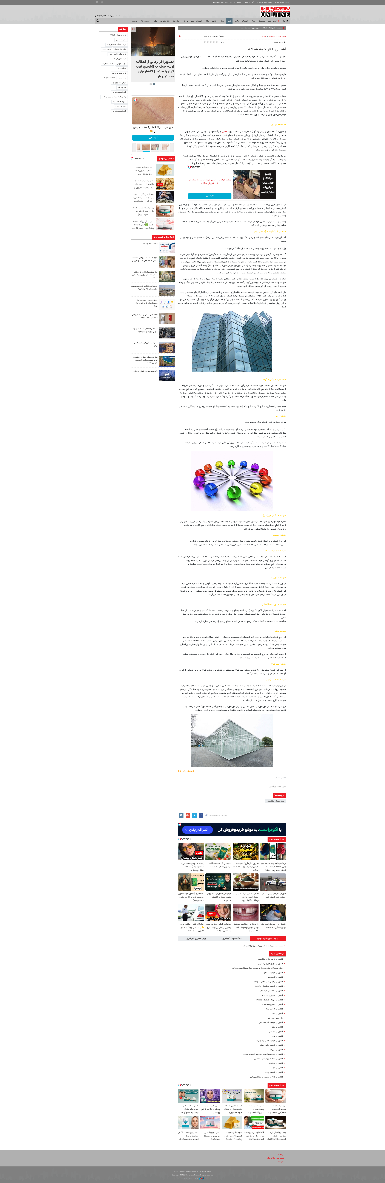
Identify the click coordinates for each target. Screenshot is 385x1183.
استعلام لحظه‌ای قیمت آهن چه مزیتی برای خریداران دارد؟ (145, 330)
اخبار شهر (272, 36)
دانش (207, 21)
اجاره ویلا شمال (120, 49)
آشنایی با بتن (278, 1036)
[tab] (268, 938)
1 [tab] (153, 84)
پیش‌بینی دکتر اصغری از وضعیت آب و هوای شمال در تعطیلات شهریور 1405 (145, 360)
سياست (261, 21)
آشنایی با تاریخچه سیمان (273, 972)
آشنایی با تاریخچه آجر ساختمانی (271, 1022)
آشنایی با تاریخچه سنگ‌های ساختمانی (268, 986)
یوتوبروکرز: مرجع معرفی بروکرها (114, 96)
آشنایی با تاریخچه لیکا (274, 1009)
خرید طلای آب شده (119, 58)
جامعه (236, 21)
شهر (229, 21)
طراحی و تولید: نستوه (191, 1178)
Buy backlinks (109, 77)
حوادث (135, 21)
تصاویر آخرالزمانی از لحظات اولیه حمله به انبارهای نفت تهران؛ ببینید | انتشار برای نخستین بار (155, 69)
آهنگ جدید (122, 68)
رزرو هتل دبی (121, 106)
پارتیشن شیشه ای (119, 92)
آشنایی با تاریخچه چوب (274, 1072)
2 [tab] (150, 84)
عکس (155, 21)
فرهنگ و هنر (196, 21)
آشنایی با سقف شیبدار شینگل (271, 990)
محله (222, 21)
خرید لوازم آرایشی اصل (117, 54)
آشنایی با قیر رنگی (276, 1031)
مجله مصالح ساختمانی (275, 801)
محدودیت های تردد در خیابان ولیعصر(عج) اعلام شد (263, 945)
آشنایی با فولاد (277, 1013)
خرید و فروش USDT (118, 35)
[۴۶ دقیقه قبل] (153, 41)
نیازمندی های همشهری (264, 2)
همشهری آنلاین (273, 11)
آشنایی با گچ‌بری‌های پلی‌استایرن (270, 963)
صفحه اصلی (282, 36)
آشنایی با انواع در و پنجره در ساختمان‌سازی (266, 1077)
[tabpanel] (153, 54)
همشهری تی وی (235, 2)
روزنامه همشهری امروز (281, 2)
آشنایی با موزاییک (276, 1063)
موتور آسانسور (121, 39)
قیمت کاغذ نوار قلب (149, 243)
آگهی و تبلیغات (249, 2)
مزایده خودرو (121, 63)
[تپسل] (189, 167)
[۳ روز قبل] (167, 332)
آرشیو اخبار (272, 21)
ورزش (185, 21)
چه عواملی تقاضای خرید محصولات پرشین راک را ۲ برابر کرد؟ (144, 288)
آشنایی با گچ (278, 1067)
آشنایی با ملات (277, 1027)
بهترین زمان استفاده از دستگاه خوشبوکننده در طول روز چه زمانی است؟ (144, 275)
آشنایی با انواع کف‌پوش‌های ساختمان (268, 1058)
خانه (284, 21)
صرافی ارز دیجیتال (119, 82)
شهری (264, 36)
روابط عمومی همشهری (220, 2)
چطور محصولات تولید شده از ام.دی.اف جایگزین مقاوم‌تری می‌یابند (257, 968)
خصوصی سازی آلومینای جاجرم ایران (145, 344)
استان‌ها (176, 21)
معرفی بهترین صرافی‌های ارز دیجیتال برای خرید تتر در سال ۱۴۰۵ (146, 303)
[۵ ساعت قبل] (167, 247)
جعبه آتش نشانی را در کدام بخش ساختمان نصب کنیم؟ (144, 316)
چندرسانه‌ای (165, 21)
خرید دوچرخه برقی (119, 73)
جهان (253, 21)
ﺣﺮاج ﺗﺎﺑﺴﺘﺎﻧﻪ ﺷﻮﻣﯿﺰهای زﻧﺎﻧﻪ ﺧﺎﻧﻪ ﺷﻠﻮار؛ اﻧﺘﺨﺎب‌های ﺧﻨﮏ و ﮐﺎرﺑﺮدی (144, 259)
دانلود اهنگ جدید (119, 101)
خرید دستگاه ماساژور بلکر (116, 44)
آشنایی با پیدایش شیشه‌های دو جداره (268, 981)
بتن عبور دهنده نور (275, 1018)
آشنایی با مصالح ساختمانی (272, 1004)
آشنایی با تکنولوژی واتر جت (272, 995)
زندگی (214, 21)
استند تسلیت (108, 63)
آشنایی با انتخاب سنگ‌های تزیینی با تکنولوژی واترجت (263, 1054)
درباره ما (281, 1154)
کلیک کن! (210, 196)
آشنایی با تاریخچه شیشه (267, 50)
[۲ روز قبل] (167, 304)
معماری (225, 131)
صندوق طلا (122, 87)
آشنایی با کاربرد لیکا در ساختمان (270, 959)
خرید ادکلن (106, 49)
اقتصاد (245, 21)
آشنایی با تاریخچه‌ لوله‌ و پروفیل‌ (271, 1045)
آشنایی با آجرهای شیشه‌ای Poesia (269, 1000)
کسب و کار (145, 21)
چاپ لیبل (122, 77)
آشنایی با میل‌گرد (276, 1049)
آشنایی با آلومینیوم (275, 977)
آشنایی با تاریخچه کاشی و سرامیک (270, 1040)
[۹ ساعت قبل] (167, 261)
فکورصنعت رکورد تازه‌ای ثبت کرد (145, 371)
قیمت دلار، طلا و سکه (275, 1158)
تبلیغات (281, 1161)
